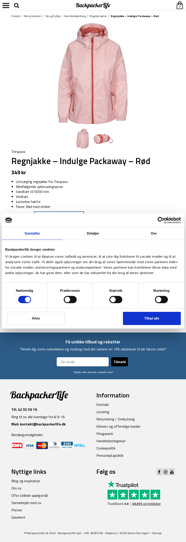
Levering (102, 412)
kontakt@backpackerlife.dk (43, 424)
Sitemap (157, 533)
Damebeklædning (75, 16)
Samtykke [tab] (32, 233)
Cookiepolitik (105, 448)
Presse (16, 510)
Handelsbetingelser (111, 441)
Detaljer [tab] (93, 233)
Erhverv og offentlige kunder (118, 426)
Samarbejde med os (26, 502)
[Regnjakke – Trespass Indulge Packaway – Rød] (93, 73)
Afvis (36, 318)
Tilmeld (119, 362)
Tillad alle (151, 318)
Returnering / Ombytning (115, 419)
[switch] (70, 299)
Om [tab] (154, 233)
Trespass (18, 151)
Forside (15, 16)
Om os (16, 488)
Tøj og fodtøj (52, 16)
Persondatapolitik (109, 455)
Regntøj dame (98, 16)
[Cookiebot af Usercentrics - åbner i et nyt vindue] (161, 220)
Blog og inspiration (25, 481)
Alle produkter (32, 16)
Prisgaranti (104, 433)
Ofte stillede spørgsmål (29, 495)
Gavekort (18, 517)
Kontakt (102, 404)
